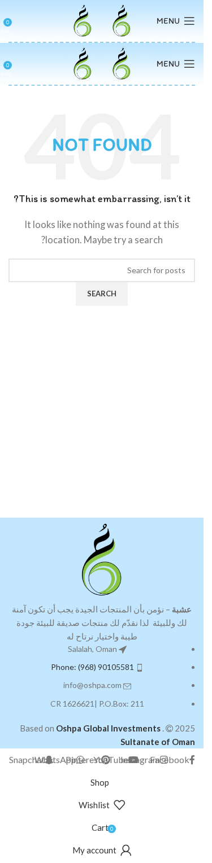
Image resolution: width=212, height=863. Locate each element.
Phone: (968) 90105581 (92, 667)
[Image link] (101, 558)
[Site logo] (120, 20)
